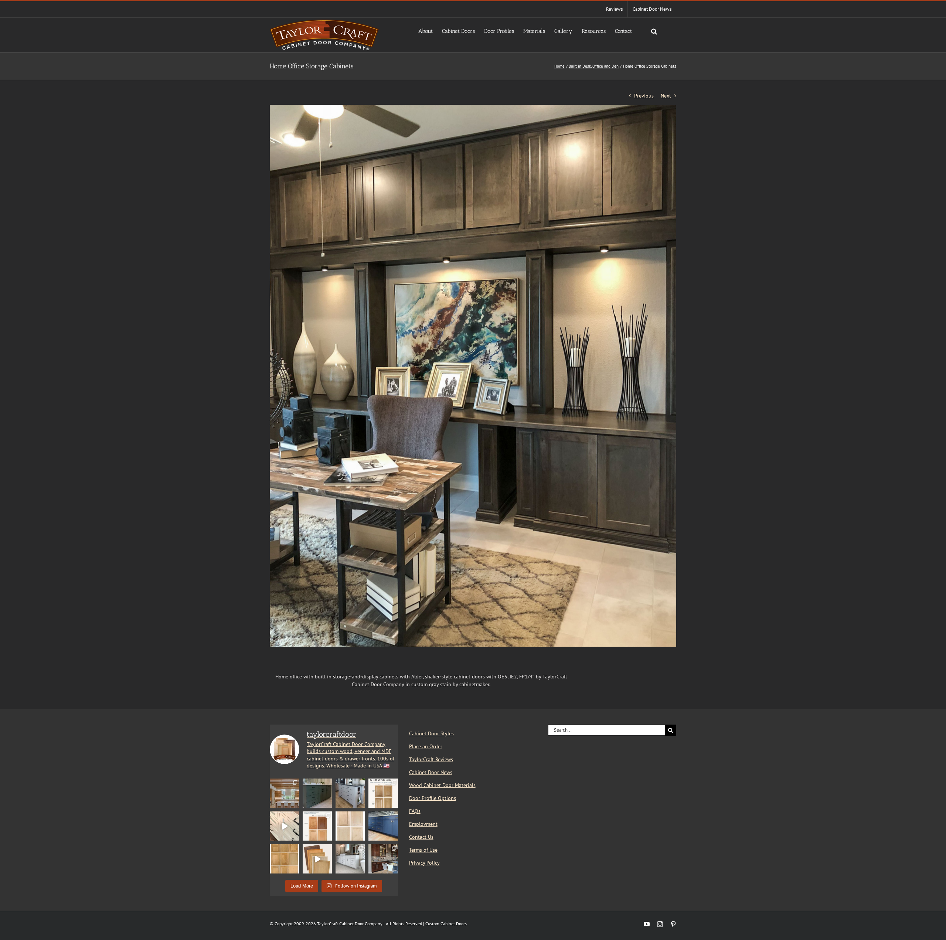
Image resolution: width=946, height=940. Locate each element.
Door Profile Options (432, 798)
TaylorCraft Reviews (431, 759)
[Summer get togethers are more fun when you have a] (383, 826)
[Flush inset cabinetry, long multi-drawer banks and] (284, 826)
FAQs (415, 811)
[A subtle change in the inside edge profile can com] (350, 826)
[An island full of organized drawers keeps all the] (350, 793)
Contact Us (421, 837)
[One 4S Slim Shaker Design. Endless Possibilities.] (317, 858)
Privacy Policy (424, 862)
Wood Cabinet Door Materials (442, 785)
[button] (654, 31)
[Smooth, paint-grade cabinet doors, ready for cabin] (350, 858)
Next (666, 95)
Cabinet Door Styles (431, 733)
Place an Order (425, 746)
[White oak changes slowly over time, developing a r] (383, 793)
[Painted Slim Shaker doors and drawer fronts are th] (317, 793)
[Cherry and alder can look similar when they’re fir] (317, 826)
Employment (423, 824)
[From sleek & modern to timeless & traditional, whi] (284, 858)
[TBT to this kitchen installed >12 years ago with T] (383, 858)
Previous (644, 95)
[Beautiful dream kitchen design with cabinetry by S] (284, 793)
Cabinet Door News (430, 772)
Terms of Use (423, 850)
